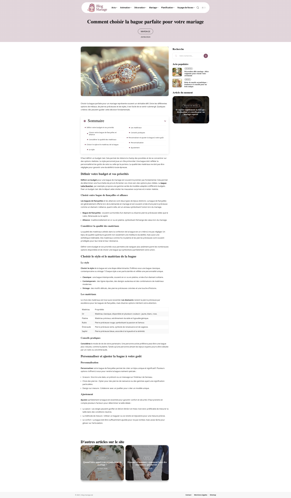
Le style (92, 149)
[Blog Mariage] (97, 8)
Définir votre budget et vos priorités (100, 127)
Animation (102, 458)
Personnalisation (137, 143)
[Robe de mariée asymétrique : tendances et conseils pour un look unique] (177, 83)
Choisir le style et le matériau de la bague (102, 144)
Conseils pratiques (138, 132)
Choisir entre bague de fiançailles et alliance (103, 133)
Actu (147, 458)
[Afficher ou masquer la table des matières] (135, 121)
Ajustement (135, 148)
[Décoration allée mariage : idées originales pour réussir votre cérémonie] (177, 72)
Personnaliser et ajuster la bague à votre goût (146, 138)
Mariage (145, 31)
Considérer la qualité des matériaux (102, 139)
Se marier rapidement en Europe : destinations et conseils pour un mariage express (191, 112)
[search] (198, 8)
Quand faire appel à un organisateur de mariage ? (102, 463)
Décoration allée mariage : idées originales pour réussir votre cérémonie (196, 73)
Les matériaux (136, 127)
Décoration (188, 68)
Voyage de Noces (191, 106)
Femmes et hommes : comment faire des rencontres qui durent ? (147, 463)
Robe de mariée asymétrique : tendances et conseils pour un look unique (195, 84)
